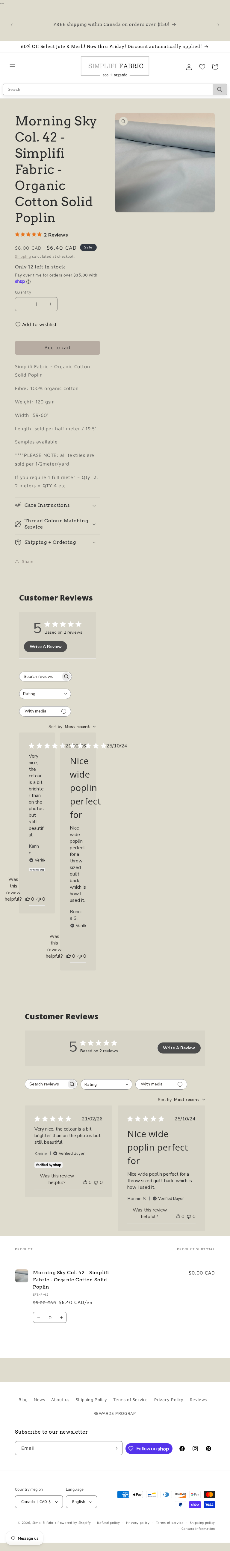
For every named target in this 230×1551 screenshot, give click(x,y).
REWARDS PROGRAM (115, 1413)
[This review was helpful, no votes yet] (27, 899)
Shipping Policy (91, 1399)
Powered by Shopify (74, 1522)
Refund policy (108, 1522)
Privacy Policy (169, 1399)
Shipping (23, 256)
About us (60, 1399)
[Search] (220, 89)
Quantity (23, 292)
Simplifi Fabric (44, 1522)
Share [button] (28, 561)
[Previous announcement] (11, 24)
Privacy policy (138, 1522)
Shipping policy (202, 1522)
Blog (23, 1399)
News (39, 1399)
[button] (12, 66)
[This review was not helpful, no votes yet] (39, 899)
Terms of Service (130, 1399)
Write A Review (46, 646)
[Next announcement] (218, 24)
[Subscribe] (115, 1448)
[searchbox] (40, 676)
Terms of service (170, 1522)
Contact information (198, 1528)
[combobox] (45, 694)
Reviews (198, 1399)
